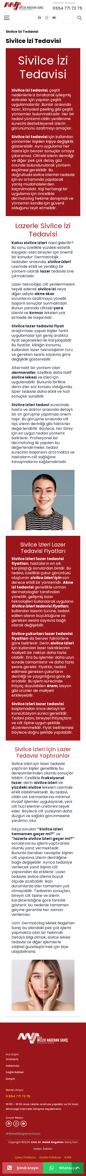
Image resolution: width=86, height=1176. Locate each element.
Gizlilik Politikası (50, 1157)
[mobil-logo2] (43, 1038)
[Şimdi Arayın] (12, 1168)
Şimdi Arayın (27, 1168)
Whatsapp (68, 1168)
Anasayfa (12, 1059)
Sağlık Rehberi (15, 1072)
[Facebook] (39, 18)
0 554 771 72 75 (18, 1096)
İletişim (10, 1079)
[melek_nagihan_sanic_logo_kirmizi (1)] (23, 6)
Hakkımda (12, 1066)
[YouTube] (54, 18)
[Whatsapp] (54, 1168)
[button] (7, 18)
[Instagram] (47, 18)
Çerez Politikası (25, 1157)
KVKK (67, 1157)
